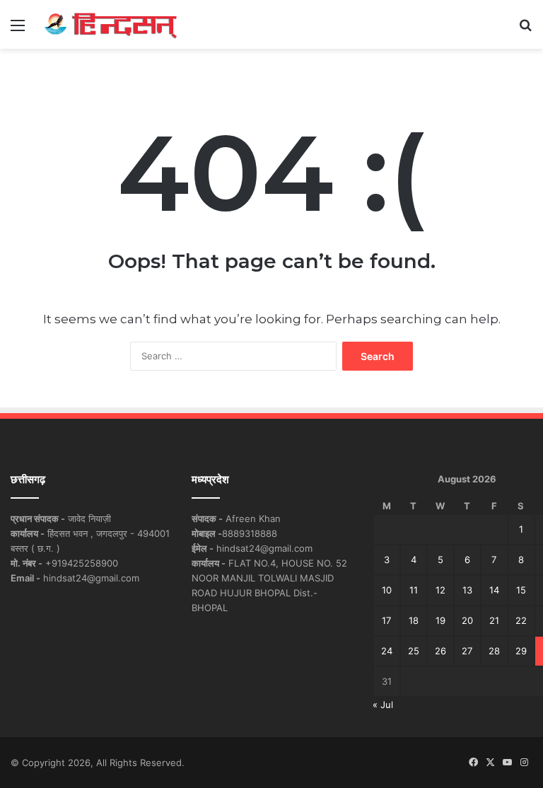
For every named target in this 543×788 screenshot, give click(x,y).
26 (440, 650)
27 (467, 650)
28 (494, 650)
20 (467, 620)
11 (413, 590)
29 (521, 650)
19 (440, 620)
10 (387, 590)
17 (386, 620)
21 (494, 620)
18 (414, 620)
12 (440, 590)
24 (386, 650)
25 (413, 650)
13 (467, 590)
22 (521, 620)
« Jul (383, 704)
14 (494, 590)
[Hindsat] (110, 24)
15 (521, 590)
